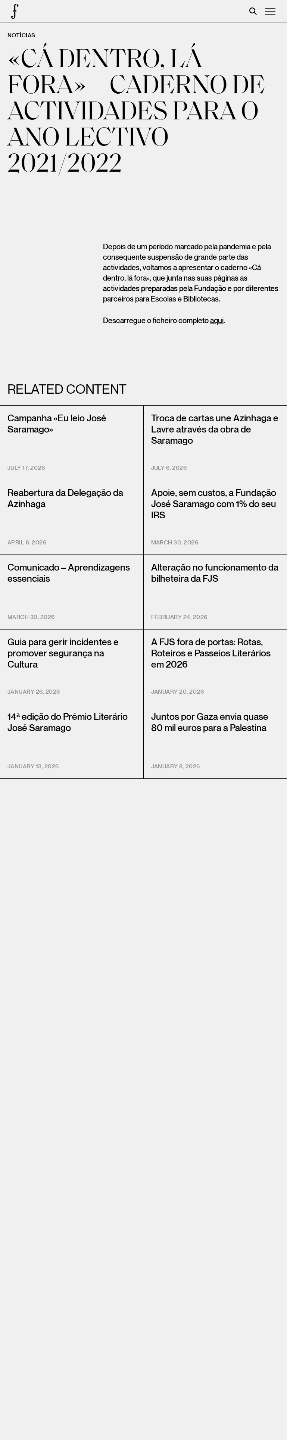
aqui (217, 321)
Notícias (21, 35)
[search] (253, 11)
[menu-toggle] (270, 11)
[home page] (11, 11)
